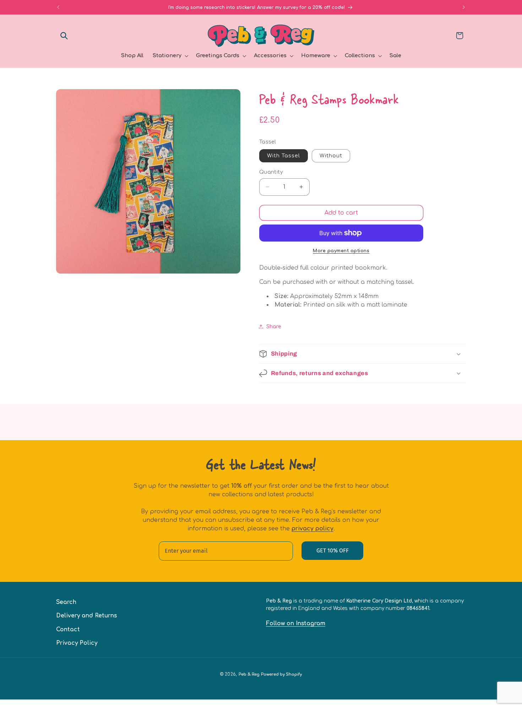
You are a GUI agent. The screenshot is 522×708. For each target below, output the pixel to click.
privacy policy (312, 528)
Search (66, 602)
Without (331, 155)
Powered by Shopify (281, 674)
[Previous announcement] (58, 7)
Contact (68, 629)
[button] (64, 35)
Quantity (271, 172)
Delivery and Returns (86, 615)
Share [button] (273, 326)
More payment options (341, 250)
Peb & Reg (249, 674)
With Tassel (283, 155)
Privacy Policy (76, 642)
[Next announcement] (464, 7)
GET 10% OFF (332, 550)
